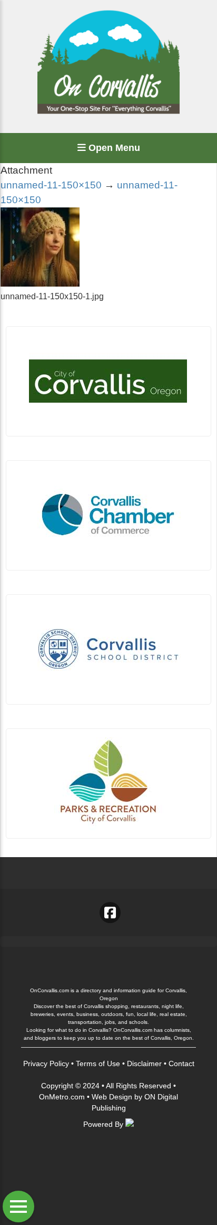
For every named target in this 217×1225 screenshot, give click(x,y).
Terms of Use (98, 1063)
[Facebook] (110, 912)
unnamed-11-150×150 (51, 185)
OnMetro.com (62, 1097)
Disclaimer (144, 1063)
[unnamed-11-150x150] (40, 283)
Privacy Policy (46, 1063)
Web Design (112, 1097)
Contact (181, 1063)
